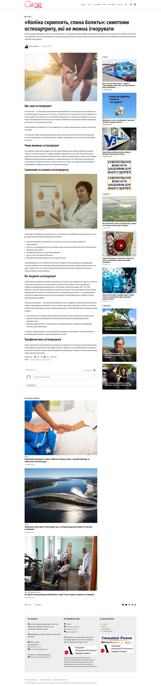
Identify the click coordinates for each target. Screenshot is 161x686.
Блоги (104, 4)
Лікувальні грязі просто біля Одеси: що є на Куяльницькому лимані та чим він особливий (58, 528)
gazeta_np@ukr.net (72, 632)
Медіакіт (69, 624)
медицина (38, 359)
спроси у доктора (46, 359)
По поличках (97, 4)
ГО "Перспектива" (107, 631)
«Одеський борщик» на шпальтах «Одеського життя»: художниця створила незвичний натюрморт (118, 260)
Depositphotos (106, 629)
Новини (83, 4)
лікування (32, 359)
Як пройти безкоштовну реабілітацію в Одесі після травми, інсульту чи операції (59, 594)
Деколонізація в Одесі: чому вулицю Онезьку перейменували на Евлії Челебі (119, 329)
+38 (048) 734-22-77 (35, 647)
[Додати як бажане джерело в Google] (53, 357)
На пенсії (105, 624)
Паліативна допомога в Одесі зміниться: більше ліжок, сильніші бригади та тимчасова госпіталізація (57, 460)
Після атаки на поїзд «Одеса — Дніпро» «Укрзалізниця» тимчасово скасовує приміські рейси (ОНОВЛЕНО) (118, 85)
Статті (89, 4)
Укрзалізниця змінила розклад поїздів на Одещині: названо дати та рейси (116, 153)
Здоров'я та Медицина (30, 592)
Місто (36, 592)
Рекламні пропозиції (72, 627)
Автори (38, 605)
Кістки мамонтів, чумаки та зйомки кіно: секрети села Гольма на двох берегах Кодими (119, 224)
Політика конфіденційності (31, 679)
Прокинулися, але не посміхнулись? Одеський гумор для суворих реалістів (118, 121)
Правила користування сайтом (60, 679)
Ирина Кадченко (34, 46)
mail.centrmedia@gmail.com (38, 649)
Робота (104, 626)
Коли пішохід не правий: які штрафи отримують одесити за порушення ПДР (118, 384)
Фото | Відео (111, 4)
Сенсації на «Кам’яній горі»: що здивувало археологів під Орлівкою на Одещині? (118, 355)
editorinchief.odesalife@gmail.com (40, 657)
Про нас (120, 4)
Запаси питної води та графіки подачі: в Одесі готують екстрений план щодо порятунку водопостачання (118, 297)
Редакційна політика (45, 679)
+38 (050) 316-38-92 (72, 629)
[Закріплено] (134, 4)
